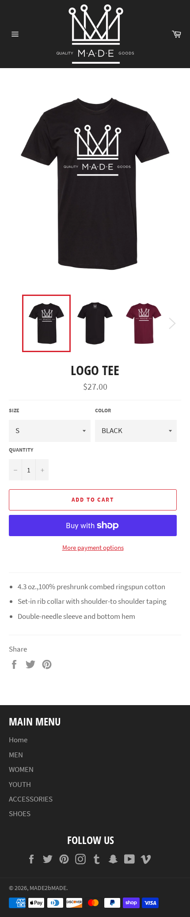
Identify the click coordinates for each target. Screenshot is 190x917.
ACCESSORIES (31, 799)
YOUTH (20, 784)
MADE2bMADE (48, 888)
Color (103, 410)
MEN (16, 755)
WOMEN (21, 769)
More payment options (93, 547)
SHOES (19, 813)
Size (14, 410)
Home (18, 739)
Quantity (21, 449)
